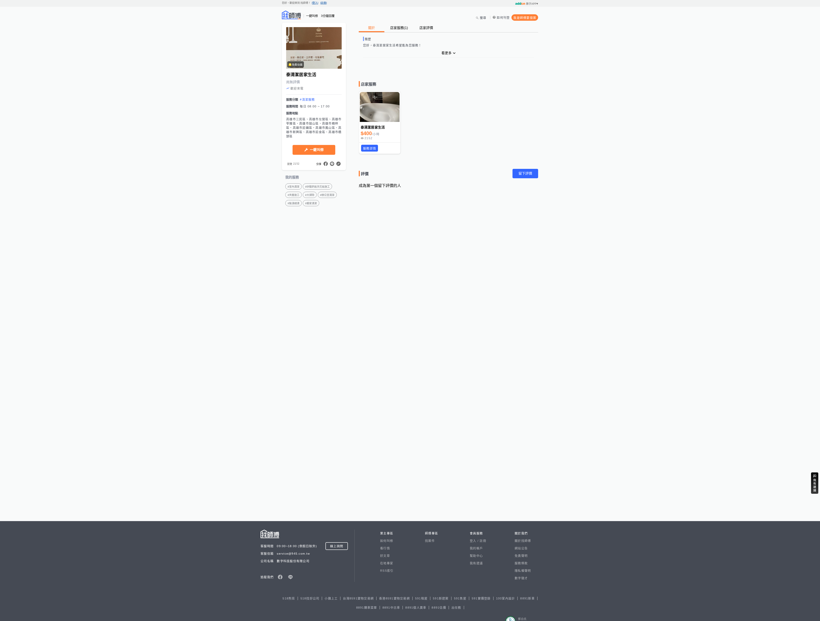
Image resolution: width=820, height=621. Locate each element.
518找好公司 (309, 598)
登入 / (475, 540)
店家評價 (426, 28)
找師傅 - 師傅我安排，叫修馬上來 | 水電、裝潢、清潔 (291, 15)
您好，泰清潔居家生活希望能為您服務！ (392, 45)
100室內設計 (505, 598)
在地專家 (386, 563)
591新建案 (441, 598)
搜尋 (483, 17)
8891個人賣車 (415, 607)
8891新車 (527, 598)
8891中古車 (391, 607)
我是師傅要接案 (524, 17)
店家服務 (399, 28)
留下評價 (525, 173)
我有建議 (476, 563)
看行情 (385, 548)
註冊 (483, 540)
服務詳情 (369, 148)
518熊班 (289, 598)
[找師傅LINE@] (290, 577)
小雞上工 (331, 598)
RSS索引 (386, 570)
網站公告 (521, 548)
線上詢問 (336, 546)
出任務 (456, 607)
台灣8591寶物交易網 (358, 598)
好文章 (385, 555)
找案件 (430, 540)
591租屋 (421, 598)
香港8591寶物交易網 (394, 598)
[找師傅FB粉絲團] (280, 577)
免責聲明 (521, 555)
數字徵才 (521, 578)
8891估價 (439, 607)
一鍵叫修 (317, 150)
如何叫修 (386, 540)
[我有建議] (814, 483)
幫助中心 (476, 555)
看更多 (446, 53)
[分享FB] (326, 164)
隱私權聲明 (523, 570)
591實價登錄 (481, 598)
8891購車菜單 (366, 607)
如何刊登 (503, 17)
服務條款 (521, 563)
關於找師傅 (523, 540)
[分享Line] (332, 164)
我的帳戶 (476, 548)
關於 (371, 28)
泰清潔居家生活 (373, 127)
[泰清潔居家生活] (380, 107)
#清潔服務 (307, 99)
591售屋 (460, 598)
